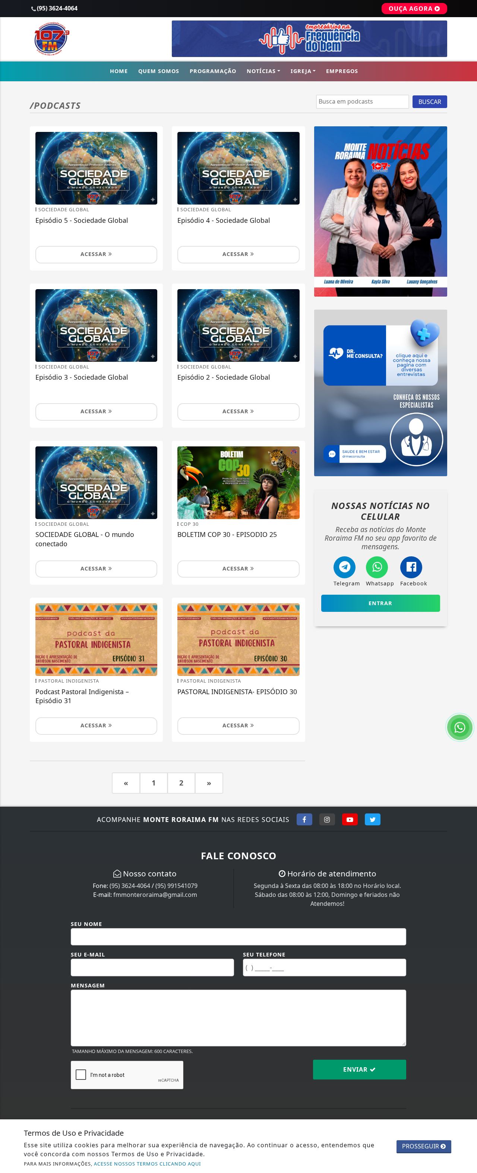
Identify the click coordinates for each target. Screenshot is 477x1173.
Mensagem (88, 985)
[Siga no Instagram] (327, 819)
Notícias (261, 71)
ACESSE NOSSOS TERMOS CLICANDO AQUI (147, 1163)
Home (119, 71)
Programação (213, 71)
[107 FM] (380, 392)
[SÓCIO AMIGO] (309, 38)
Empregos (342, 71)
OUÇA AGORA (412, 8)
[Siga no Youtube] (350, 819)
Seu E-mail (88, 954)
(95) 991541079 (176, 886)
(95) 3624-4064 (130, 886)
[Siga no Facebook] (304, 819)
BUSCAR (429, 102)
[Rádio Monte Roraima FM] (96, 38)
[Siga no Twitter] (372, 819)
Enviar (356, 1069)
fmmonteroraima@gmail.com (155, 895)
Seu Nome (86, 923)
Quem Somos (158, 71)
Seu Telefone (264, 954)
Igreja (301, 71)
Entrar (380, 603)
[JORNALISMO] (380, 211)
